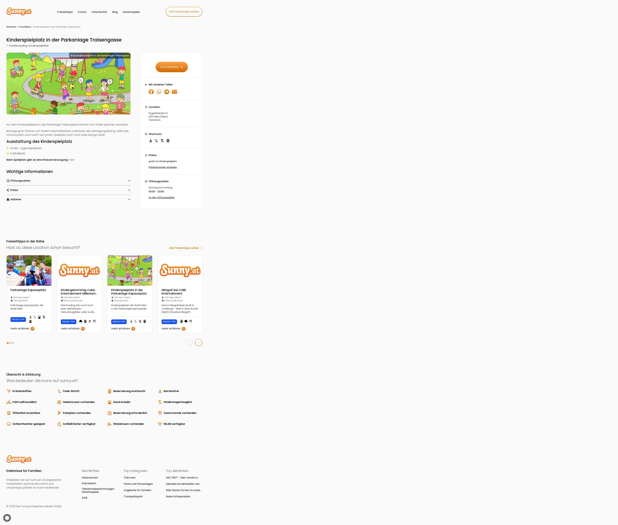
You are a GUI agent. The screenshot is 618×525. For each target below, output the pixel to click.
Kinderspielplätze (39, 45)
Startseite (11, 26)
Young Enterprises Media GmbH (41, 506)
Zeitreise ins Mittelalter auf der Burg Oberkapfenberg (182, 483)
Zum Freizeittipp (171, 67)
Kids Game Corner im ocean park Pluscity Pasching (183, 490)
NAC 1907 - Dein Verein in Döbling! (181, 477)
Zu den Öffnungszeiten (162, 197)
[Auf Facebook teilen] (151, 93)
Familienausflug (18, 45)
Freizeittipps (25, 26)
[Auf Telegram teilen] (166, 93)
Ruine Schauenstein (178, 496)
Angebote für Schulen (137, 490)
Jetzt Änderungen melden (184, 11)
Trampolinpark (133, 496)
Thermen (130, 477)
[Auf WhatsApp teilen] (159, 93)
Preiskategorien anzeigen (163, 167)
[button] (8, 343)
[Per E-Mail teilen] (174, 93)
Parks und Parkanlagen (138, 483)
